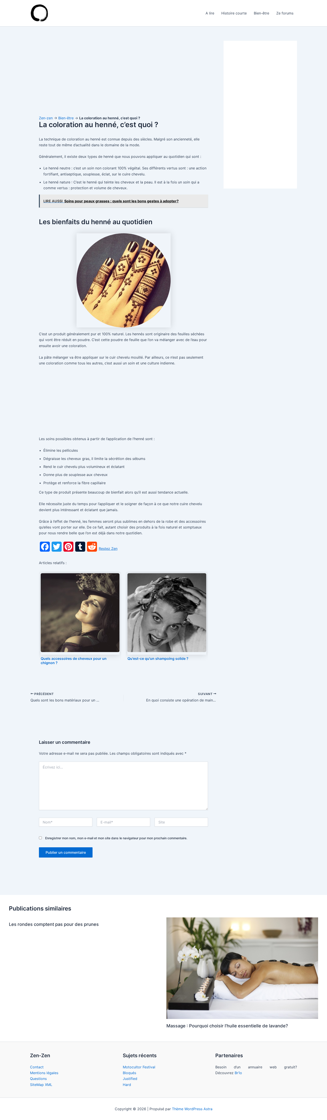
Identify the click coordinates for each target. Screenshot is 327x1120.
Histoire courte (234, 13)
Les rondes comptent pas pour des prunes (54, 924)
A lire (210, 13)
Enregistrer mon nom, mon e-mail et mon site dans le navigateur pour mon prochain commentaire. (116, 838)
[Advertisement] (123, 74)
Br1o (238, 1073)
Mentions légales (44, 1073)
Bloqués (129, 1073)
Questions (38, 1078)
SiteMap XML (41, 1084)
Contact (37, 1067)
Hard (127, 1084)
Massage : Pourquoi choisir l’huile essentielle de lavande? (227, 1026)
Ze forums (284, 13)
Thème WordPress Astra (192, 1109)
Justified (130, 1078)
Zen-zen (46, 118)
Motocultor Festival (139, 1067)
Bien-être (261, 13)
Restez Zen (108, 548)
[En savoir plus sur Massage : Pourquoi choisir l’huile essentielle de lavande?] (242, 968)
